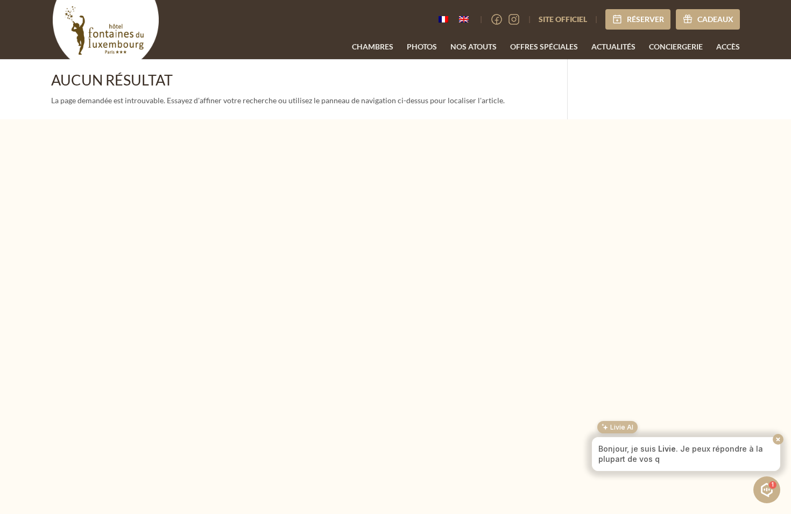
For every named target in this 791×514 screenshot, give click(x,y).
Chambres (372, 47)
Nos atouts (473, 47)
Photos (422, 47)
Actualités (613, 47)
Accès (728, 47)
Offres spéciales (544, 47)
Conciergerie (676, 47)
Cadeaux (715, 19)
